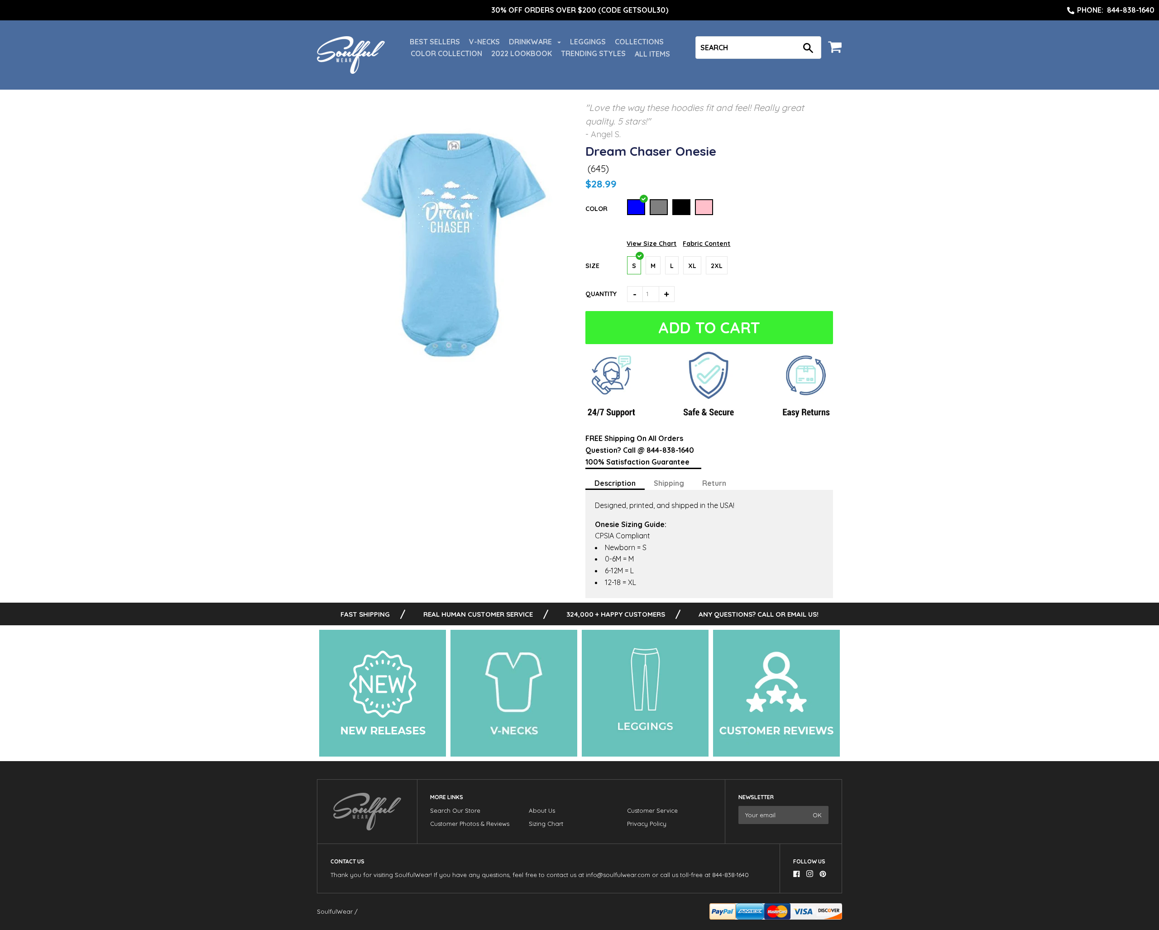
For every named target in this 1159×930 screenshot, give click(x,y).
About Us (542, 810)
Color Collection (446, 53)
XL (692, 266)
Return (714, 483)
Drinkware (531, 41)
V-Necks (484, 41)
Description (615, 483)
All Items (652, 53)
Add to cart (709, 327)
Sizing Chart (546, 823)
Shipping (669, 483)
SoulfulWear (335, 911)
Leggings (588, 41)
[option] (579, 10)
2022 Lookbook (521, 53)
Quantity (601, 294)
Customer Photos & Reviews (469, 823)
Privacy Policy (646, 823)
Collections (639, 41)
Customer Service (652, 810)
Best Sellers (435, 41)
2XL (717, 266)
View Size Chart (651, 244)
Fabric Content (706, 244)
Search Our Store (455, 810)
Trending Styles (593, 53)
